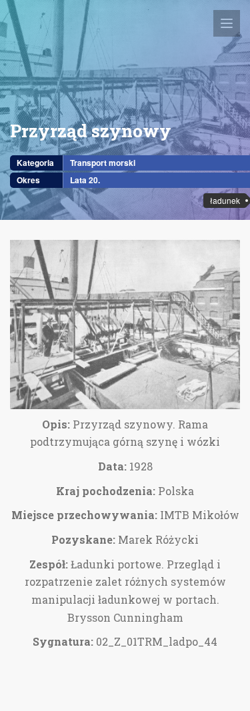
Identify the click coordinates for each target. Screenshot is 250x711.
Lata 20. (85, 180)
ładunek (225, 200)
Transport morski (102, 163)
